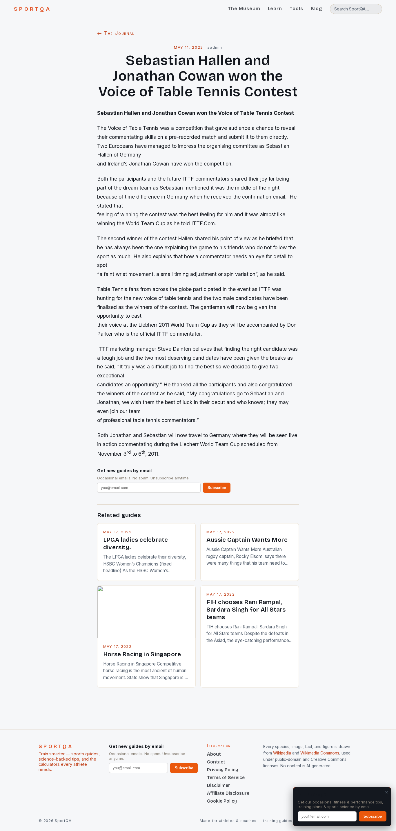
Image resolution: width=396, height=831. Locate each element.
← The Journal (116, 33)
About (214, 754)
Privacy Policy (222, 769)
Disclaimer (218, 785)
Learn (275, 8)
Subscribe (217, 487)
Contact (216, 762)
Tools (296, 8)
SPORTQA (32, 9)
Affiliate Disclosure (228, 793)
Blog (316, 8)
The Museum (244, 8)
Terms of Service (226, 777)
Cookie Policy (222, 801)
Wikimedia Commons (319, 753)
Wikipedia (282, 753)
